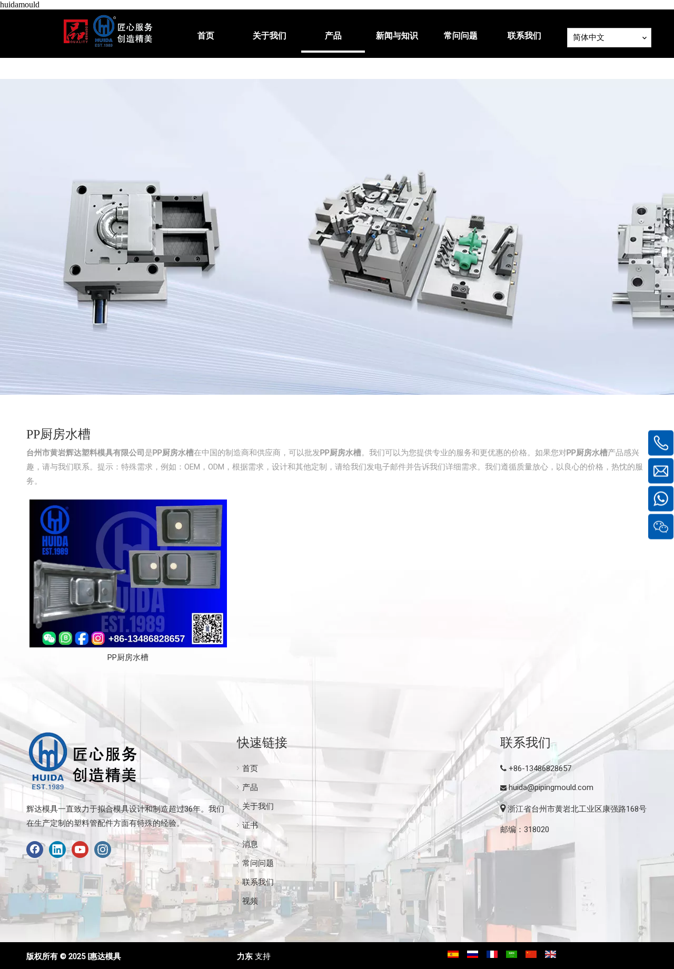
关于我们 (258, 806)
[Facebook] (34, 849)
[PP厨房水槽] (128, 573)
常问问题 (258, 863)
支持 (263, 956)
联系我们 (258, 882)
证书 (250, 825)
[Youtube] (80, 849)
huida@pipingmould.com (551, 787)
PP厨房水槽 (127, 657)
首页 (250, 768)
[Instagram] (102, 849)
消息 (250, 844)
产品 (250, 787)
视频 (250, 901)
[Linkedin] (57, 849)
